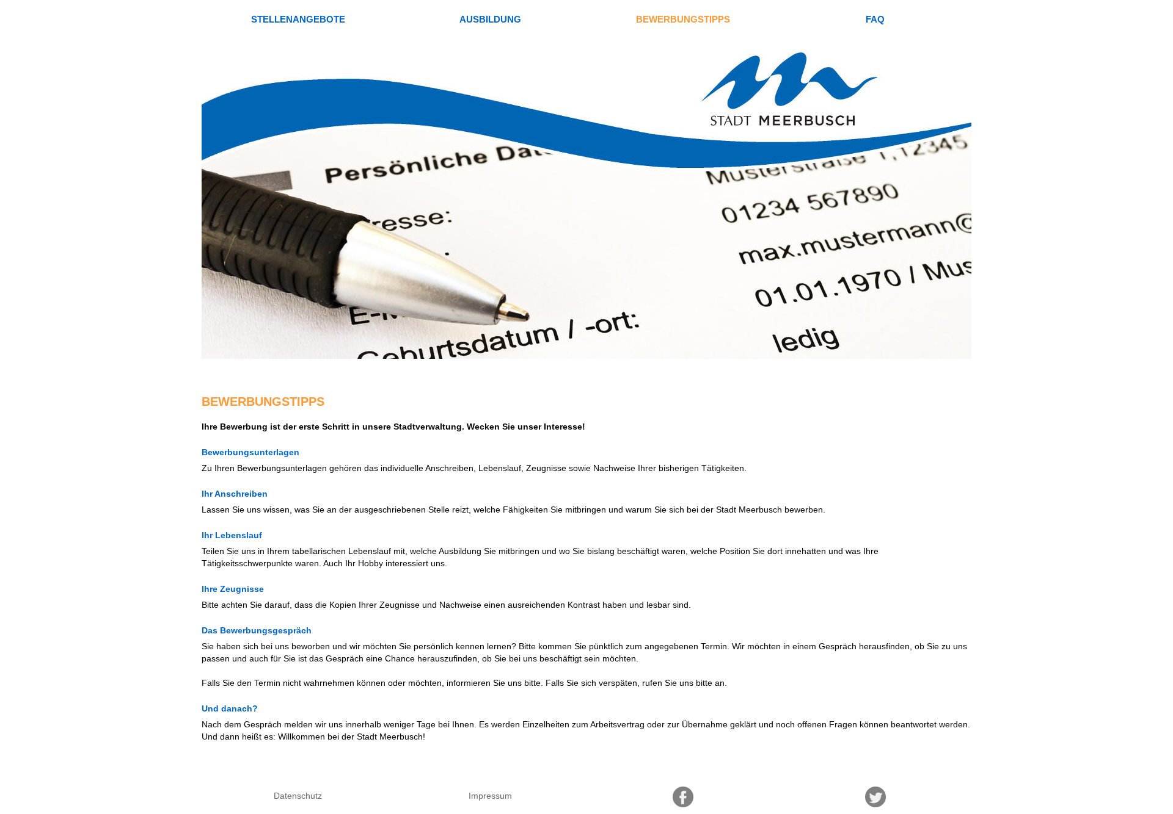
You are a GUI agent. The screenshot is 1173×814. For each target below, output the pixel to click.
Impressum (490, 796)
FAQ (875, 19)
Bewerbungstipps (683, 19)
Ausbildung (490, 19)
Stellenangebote (298, 19)
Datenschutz (298, 796)
